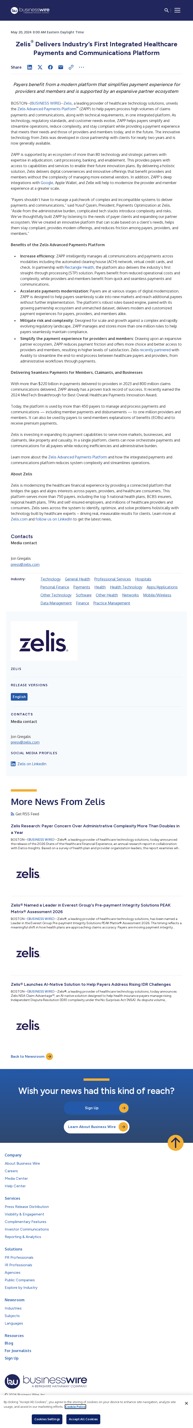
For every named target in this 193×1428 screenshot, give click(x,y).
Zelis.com (19, 519)
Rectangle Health (79, 267)
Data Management (56, 603)
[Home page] (30, 10)
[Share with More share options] (81, 67)
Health (100, 587)
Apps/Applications (162, 587)
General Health (77, 579)
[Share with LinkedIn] (29, 67)
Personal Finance (54, 587)
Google (47, 182)
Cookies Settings (47, 1419)
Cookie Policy (75, 1406)
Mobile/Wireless (157, 595)
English (19, 697)
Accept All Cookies (83, 1419)
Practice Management (111, 603)
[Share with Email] (60, 67)
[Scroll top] (176, 1143)
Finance (82, 603)
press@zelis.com (25, 564)
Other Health (107, 595)
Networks (130, 595)
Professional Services (112, 579)
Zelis (68, 103)
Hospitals (143, 579)
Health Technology (126, 587)
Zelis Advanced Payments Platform (46, 109)
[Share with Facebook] (50, 67)
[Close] (186, 1403)
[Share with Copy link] (71, 67)
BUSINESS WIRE (45, 103)
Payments (81, 587)
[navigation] (177, 10)
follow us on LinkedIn (54, 519)
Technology (50, 579)
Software (84, 595)
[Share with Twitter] (40, 67)
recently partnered (155, 349)
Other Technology (56, 595)
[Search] (167, 10)
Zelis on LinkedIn (31, 763)
